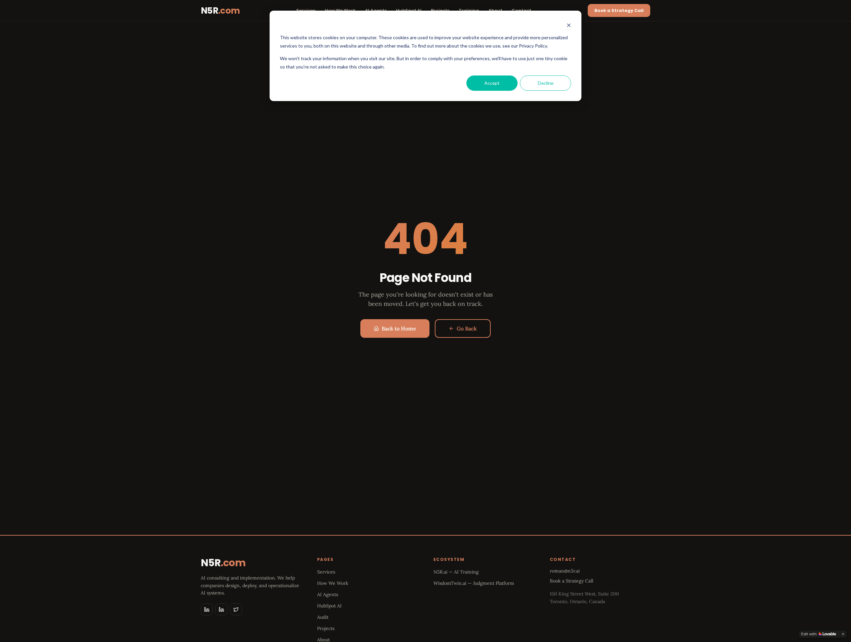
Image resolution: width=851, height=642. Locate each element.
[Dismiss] (843, 634)
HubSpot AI (329, 606)
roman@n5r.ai (565, 571)
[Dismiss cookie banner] (568, 25)
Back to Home (399, 328)
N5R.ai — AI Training (456, 572)
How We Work (332, 583)
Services (326, 572)
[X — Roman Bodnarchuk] (236, 609)
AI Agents (327, 594)
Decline (545, 83)
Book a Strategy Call (619, 10)
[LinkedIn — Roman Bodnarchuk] (221, 609)
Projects (325, 628)
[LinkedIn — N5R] (207, 609)
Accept (492, 83)
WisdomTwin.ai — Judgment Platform (473, 583)
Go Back (467, 328)
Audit (322, 617)
